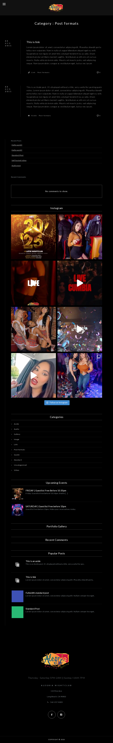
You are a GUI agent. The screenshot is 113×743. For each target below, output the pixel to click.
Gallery (17, 434)
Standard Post (18, 155)
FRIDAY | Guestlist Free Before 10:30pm (46, 490)
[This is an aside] (17, 564)
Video (16, 470)
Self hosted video (19, 160)
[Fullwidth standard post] (17, 596)
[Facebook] (51, 714)
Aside (34, 115)
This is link (33, 42)
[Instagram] (61, 714)
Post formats (44, 72)
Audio (16, 429)
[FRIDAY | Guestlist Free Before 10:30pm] (17, 494)
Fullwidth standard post (37, 592)
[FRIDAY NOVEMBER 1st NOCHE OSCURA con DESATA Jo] (79, 329)
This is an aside (33, 561)
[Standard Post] (17, 612)
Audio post (16, 165)
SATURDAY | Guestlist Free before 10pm (46, 506)
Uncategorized (20, 465)
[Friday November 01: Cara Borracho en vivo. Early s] (79, 283)
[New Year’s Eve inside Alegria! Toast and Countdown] (33, 236)
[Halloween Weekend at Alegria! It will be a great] (33, 329)
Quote (17, 455)
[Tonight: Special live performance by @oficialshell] (33, 375)
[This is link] (17, 580)
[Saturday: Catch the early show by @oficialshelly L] (33, 283)
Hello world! (17, 145)
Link (33, 72)
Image (16, 439)
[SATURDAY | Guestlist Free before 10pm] (17, 510)
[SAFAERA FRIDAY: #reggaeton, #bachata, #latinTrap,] (79, 236)
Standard (18, 460)
